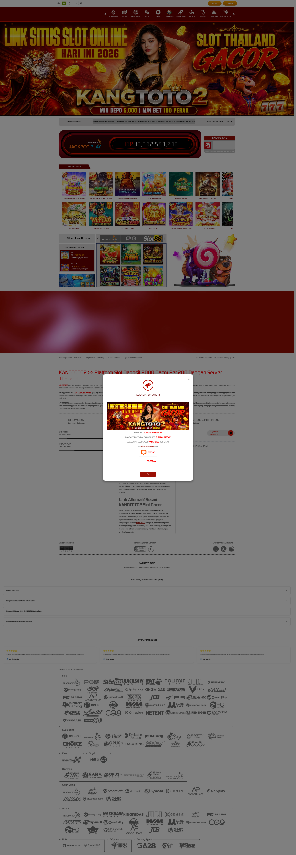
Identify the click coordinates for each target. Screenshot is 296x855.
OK (148, 474)
